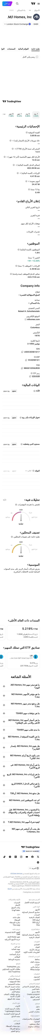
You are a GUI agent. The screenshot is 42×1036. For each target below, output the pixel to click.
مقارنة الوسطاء (14, 922)
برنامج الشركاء (15, 1029)
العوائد (37, 947)
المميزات (17, 902)
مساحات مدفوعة (34, 1027)
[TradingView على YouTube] (26, 856)
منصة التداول (15, 1016)
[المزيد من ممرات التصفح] (30, 10)
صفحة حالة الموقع (14, 999)
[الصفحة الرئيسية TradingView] (33, 3)
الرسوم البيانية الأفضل (32, 902)
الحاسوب (36, 979)
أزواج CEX (36, 920)
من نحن (17, 947)
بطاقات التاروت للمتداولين (11, 969)
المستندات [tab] (11, 49)
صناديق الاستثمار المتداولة (31, 912)
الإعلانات (17, 1023)
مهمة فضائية (16, 949)
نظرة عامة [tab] (35, 49)
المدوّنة (17, 952)
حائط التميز (36, 989)
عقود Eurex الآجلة (14, 937)
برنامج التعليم (15, 1031)
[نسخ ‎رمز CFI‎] (30, 376)
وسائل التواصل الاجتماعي (31, 987)
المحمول (37, 977)
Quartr (10, 889)
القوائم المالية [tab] (23, 49)
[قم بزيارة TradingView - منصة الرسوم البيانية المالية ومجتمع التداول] (11, 101)
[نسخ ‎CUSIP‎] (26, 360)
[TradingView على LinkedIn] (15, 856)
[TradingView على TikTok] (4, 856)
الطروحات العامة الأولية (32, 952)
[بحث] (17, 3)
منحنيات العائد (35, 962)
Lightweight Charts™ (12, 1011)
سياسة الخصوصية (14, 984)
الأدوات (17, 1006)
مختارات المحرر (34, 1012)
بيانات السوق (15, 908)
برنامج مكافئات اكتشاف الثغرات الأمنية (12, 995)
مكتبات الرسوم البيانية (12, 1009)
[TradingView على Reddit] (38, 862)
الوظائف (17, 957)
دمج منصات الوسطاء (13, 1026)
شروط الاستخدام (14, 979)
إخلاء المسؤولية (15, 981)
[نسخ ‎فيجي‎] (22, 368)
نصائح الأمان (16, 992)
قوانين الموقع (35, 997)
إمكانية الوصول (15, 989)
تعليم (38, 1009)
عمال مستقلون (35, 1024)
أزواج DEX (36, 922)
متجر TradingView (13, 967)
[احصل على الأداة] (4, 500)
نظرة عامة (16, 917)
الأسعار (17, 905)
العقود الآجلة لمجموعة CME (12, 933)
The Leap (16, 925)
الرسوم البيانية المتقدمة (12, 1014)
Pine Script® (35, 970)
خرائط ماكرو (35, 967)
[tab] (14, 391)
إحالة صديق (36, 992)
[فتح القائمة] (38, 3)
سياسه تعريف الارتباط (12, 987)
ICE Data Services (16, 873)
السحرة (37, 1021)
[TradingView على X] (38, 856)
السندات (37, 915)
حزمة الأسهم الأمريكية (12, 939)
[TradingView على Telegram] (10, 856)
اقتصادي (37, 944)
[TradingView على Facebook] (32, 856)
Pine (38, 925)
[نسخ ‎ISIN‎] (22, 352)
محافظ (37, 959)
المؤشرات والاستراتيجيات (31, 1019)
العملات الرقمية (34, 917)
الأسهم (37, 910)
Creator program (33, 994)
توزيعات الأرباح (35, 950)
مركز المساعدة (15, 954)
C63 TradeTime (14, 972)
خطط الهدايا (16, 910)
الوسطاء (17, 920)
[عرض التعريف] (27, 132)
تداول (38, 1007)
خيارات (37, 964)
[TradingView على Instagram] (21, 856)
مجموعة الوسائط (14, 959)
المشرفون (36, 999)
